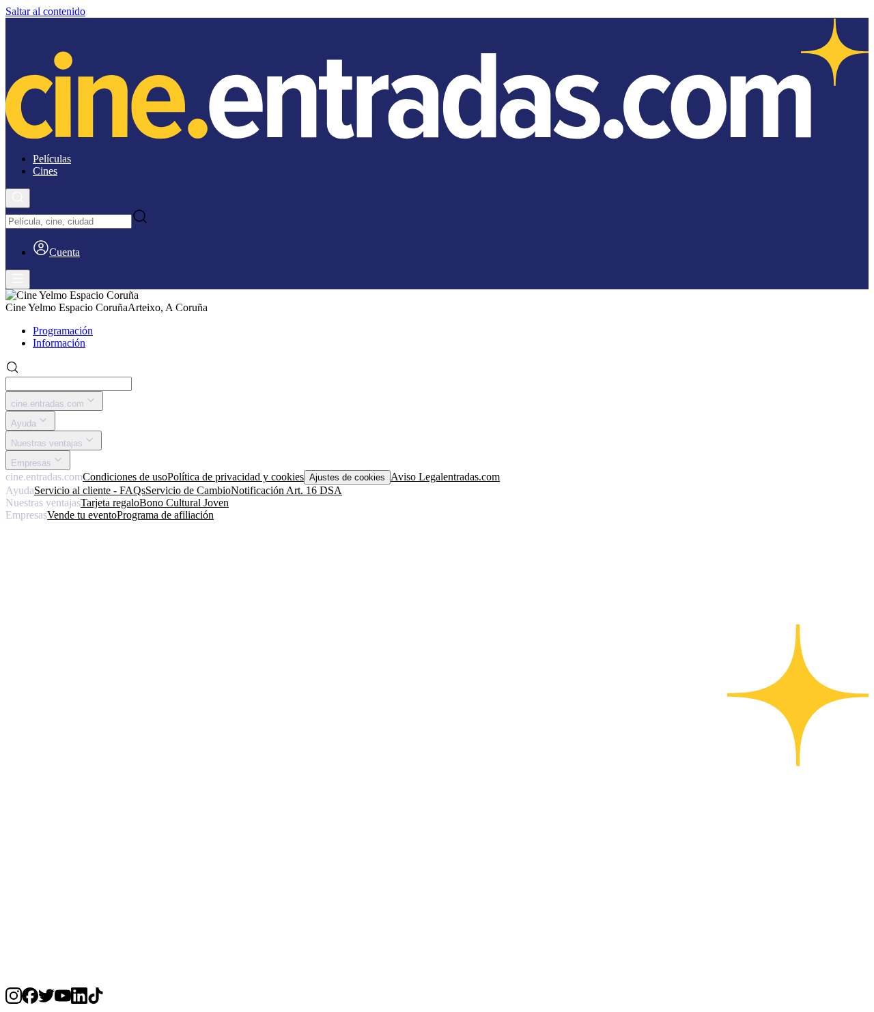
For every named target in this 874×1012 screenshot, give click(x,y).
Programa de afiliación (165, 515)
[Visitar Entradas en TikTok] (95, 1000)
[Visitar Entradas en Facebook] (30, 1000)
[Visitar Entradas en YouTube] (63, 1000)
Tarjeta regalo (110, 502)
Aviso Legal (417, 476)
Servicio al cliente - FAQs (89, 490)
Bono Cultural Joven (184, 502)
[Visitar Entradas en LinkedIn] (79, 1000)
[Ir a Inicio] (437, 80)
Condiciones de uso (125, 476)
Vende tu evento (82, 515)
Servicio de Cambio (188, 490)
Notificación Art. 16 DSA (286, 490)
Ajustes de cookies (347, 477)
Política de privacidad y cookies (235, 476)
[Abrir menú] (17, 279)
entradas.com (471, 476)
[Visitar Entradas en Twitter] (46, 1000)
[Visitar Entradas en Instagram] (13, 1000)
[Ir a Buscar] (17, 198)
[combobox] (68, 221)
